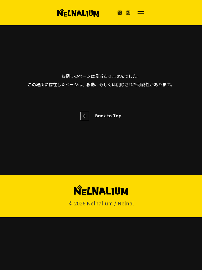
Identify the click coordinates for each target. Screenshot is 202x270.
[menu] (141, 12)
